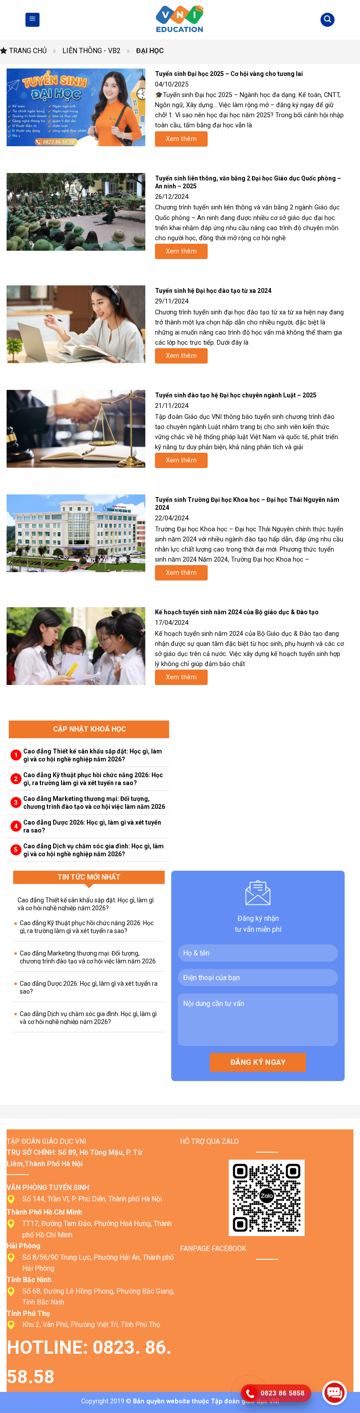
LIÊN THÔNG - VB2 (91, 51)
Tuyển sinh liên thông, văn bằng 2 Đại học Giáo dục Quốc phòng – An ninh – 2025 (248, 182)
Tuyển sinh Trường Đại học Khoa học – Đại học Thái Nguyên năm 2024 (247, 503)
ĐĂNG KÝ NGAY (257, 1062)
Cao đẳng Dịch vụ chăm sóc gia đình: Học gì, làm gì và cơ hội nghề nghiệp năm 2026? (93, 850)
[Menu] (32, 20)
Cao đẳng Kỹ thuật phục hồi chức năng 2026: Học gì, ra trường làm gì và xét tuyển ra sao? (93, 778)
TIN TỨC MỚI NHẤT (89, 877)
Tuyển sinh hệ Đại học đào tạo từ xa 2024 (213, 290)
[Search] (327, 20)
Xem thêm (181, 138)
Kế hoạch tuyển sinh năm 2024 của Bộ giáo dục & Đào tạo (237, 612)
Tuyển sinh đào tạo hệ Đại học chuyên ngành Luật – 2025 (236, 395)
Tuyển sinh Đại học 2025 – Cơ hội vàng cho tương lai (229, 73)
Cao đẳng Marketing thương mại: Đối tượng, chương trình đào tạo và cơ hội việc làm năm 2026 (94, 802)
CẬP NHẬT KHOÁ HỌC (89, 729)
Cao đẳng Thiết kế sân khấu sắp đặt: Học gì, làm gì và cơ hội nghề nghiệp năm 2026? (92, 755)
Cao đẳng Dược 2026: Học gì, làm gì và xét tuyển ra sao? (92, 826)
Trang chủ (28, 51)
